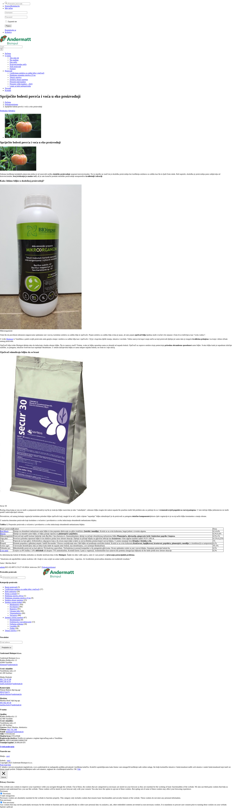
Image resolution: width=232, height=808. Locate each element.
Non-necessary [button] (5, 800)
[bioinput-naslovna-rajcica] (23, 137)
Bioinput (9, 339)
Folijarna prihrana (16, 624)
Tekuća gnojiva (11, 631)
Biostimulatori (15, 620)
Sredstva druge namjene (14, 600)
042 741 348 (12, 729)
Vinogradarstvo (15, 613)
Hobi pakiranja (10, 591)
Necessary (7, 794)
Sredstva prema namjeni (14, 617)
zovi (8, 756)
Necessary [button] (4, 791)
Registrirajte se (10, 30)
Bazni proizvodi (11, 587)
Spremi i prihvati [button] (6, 807)
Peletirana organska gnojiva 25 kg (18, 598)
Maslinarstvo (14, 604)
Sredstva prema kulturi (13, 602)
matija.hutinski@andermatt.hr (11, 684)
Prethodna (4, 111)
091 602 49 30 (5, 703)
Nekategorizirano (48, 567)
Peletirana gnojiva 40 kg (14, 596)
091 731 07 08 (5, 679)
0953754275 (5, 692)
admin (2, 567)
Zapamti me (12, 22)
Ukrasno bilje (15, 611)
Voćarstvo (13, 615)
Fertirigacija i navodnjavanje (20, 622)
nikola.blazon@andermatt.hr (11, 694)
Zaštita (12, 628)
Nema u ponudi (11, 594)
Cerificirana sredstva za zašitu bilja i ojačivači (22, 589)
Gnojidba (13, 626)
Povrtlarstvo (14, 607)
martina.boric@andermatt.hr (10, 705)
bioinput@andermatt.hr (9, 665)
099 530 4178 (5, 681)
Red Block (4, 531)
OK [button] (75, 769)
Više (79, 769)
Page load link (5, 765)
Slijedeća (11, 111)
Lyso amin (4, 551)
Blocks (3, 534)
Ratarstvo (13, 609)
